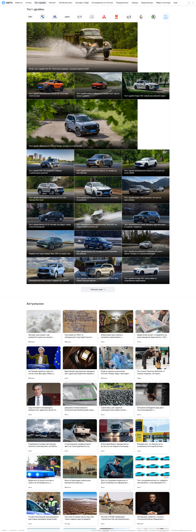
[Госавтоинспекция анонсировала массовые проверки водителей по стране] (44, 509)
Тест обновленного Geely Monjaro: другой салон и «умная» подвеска (144, 225)
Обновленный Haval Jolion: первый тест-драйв (49, 280)
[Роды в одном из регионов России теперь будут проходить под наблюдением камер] (116, 363)
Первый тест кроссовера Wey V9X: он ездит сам (49, 254)
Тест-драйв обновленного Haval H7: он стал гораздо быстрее (47, 198)
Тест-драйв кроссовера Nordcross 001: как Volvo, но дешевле (97, 198)
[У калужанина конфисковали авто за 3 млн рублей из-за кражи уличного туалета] (80, 436)
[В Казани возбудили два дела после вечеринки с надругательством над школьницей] (152, 400)
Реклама (21, 530)
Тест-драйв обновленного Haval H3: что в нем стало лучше (48, 94)
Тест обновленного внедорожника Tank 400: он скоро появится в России (96, 225)
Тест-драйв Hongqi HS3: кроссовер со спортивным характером (140, 279)
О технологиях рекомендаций (159, 530)
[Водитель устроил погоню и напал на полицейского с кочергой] (44, 473)
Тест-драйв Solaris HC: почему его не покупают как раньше (96, 252)
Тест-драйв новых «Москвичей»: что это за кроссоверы (142, 198)
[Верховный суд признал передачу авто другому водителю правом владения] (80, 363)
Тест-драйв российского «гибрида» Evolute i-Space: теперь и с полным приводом (143, 252)
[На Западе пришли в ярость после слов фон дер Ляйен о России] (44, 363)
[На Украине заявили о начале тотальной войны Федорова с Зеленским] (152, 509)
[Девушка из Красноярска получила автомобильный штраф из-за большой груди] (80, 400)
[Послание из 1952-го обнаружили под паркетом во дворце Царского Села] (80, 327)
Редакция (106, 530)
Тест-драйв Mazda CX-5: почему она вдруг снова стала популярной (50, 225)
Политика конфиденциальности (181, 530)
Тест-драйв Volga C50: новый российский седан (144, 96)
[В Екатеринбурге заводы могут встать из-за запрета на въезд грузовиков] (116, 436)
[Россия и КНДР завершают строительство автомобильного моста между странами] (116, 509)
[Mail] (3, 2)
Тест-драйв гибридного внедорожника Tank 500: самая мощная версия (97, 279)
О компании (13, 530)
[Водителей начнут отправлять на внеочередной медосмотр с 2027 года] (152, 327)
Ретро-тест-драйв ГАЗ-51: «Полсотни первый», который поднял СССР (59, 69)
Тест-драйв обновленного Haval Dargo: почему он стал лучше (55, 146)
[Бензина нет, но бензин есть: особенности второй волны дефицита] (152, 436)
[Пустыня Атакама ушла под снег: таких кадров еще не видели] (80, 509)
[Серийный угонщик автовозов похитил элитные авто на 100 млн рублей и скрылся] (44, 436)
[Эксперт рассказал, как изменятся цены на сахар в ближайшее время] (44, 327)
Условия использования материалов (123, 530)
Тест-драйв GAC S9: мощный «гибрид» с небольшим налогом (45, 172)
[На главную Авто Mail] (8, 2)
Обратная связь (142, 530)
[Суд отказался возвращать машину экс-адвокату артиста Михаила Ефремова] (44, 400)
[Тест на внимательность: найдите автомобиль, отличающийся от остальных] (152, 473)
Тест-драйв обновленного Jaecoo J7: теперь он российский (96, 172)
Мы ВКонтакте (96, 530)
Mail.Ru (4, 530)
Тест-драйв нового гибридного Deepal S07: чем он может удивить (97, 94)
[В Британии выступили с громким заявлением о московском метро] (116, 327)
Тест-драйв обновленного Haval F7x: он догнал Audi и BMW (144, 172)
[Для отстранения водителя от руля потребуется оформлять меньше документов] (116, 473)
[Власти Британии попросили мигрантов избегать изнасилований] (80, 473)
